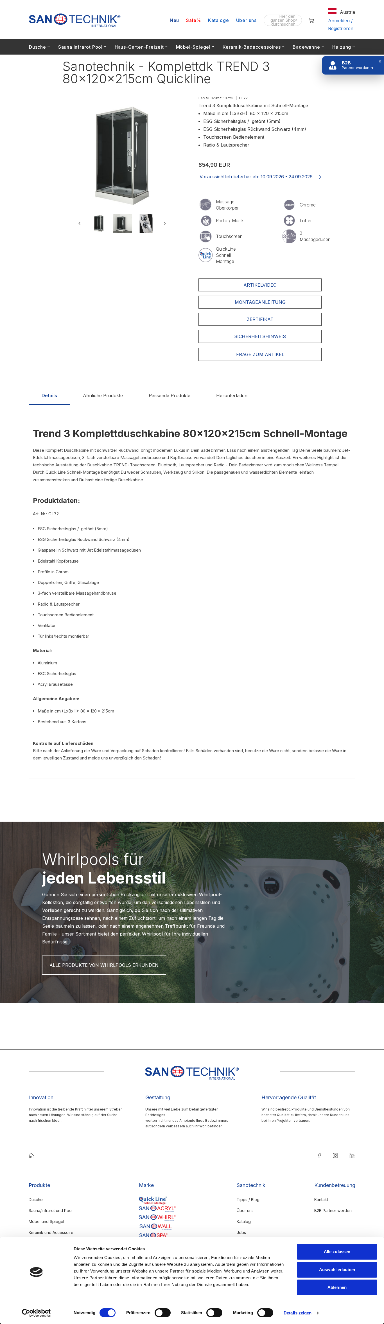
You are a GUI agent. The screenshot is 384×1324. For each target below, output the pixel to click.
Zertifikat (260, 319)
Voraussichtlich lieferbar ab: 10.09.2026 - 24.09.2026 (256, 176)
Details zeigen (297, 1312)
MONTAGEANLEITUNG (260, 302)
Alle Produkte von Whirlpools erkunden (104, 965)
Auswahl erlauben (337, 1269)
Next (163, 223)
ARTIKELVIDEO (260, 285)
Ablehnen (337, 1287)
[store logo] (75, 20)
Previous (80, 223)
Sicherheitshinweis (260, 336)
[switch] (163, 1313)
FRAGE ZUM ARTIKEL (260, 354)
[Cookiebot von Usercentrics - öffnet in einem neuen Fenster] (36, 1313)
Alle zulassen (337, 1251)
